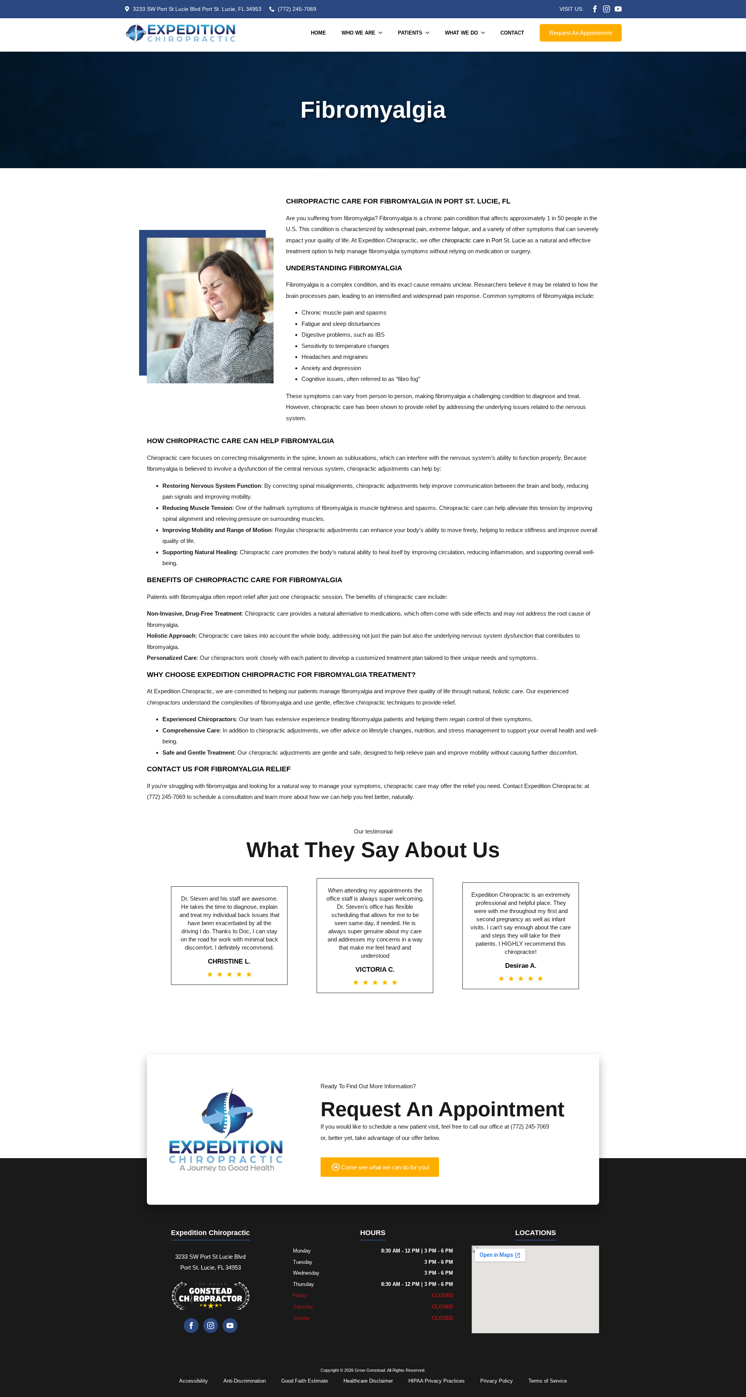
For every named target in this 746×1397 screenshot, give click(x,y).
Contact (512, 33)
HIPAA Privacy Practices (436, 1381)
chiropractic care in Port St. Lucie (484, 240)
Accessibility (193, 1381)
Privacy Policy (496, 1381)
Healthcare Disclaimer (368, 1381)
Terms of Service (547, 1381)
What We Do (461, 33)
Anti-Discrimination (244, 1381)
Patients (410, 33)
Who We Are (358, 33)
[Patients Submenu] (429, 33)
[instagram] (606, 8)
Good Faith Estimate (304, 1381)
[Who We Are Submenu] (382, 33)
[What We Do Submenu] (485, 33)
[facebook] (594, 8)
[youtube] (618, 8)
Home (318, 33)
